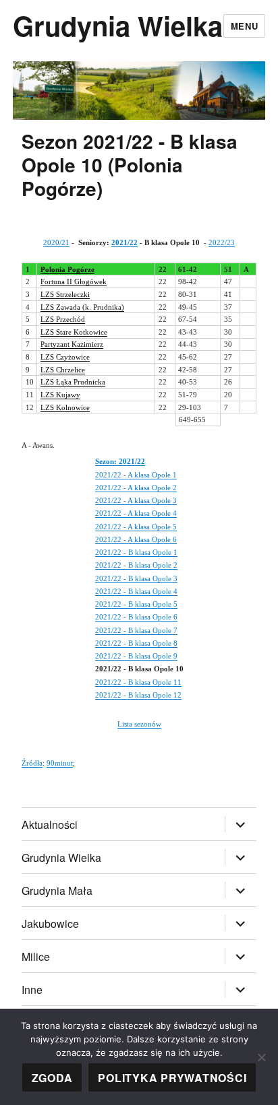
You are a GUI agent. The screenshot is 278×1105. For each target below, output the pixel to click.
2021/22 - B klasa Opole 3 (136, 578)
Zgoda (52, 1077)
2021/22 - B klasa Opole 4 (136, 591)
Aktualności (50, 824)
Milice (36, 956)
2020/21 (56, 242)
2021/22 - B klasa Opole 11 (138, 682)
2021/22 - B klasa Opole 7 (136, 630)
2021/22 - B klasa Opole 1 (136, 552)
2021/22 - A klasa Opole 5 (136, 527)
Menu (244, 26)
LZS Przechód (62, 319)
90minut (60, 763)
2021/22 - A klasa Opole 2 (136, 487)
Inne (32, 989)
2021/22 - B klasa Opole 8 (136, 643)
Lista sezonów (139, 724)
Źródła (32, 763)
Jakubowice (50, 923)
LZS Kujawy (60, 395)
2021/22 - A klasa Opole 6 (136, 539)
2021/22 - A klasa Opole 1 (136, 475)
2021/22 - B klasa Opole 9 (136, 656)
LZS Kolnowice (65, 407)
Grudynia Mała (57, 890)
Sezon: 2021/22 (120, 461)
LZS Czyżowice (65, 357)
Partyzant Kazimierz (71, 344)
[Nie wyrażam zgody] (261, 1057)
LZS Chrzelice (62, 370)
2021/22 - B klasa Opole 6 (136, 617)
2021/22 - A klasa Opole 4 (136, 513)
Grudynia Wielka (118, 25)
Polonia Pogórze (67, 269)
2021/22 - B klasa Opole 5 (136, 604)
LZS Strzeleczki (65, 294)
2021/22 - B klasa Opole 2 (136, 565)
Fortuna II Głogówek (73, 281)
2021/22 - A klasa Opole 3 (136, 500)
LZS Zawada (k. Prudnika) (82, 307)
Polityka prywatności (172, 1077)
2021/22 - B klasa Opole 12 (138, 695)
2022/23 (221, 242)
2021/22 (124, 242)
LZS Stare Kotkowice (73, 332)
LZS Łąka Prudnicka (72, 382)
